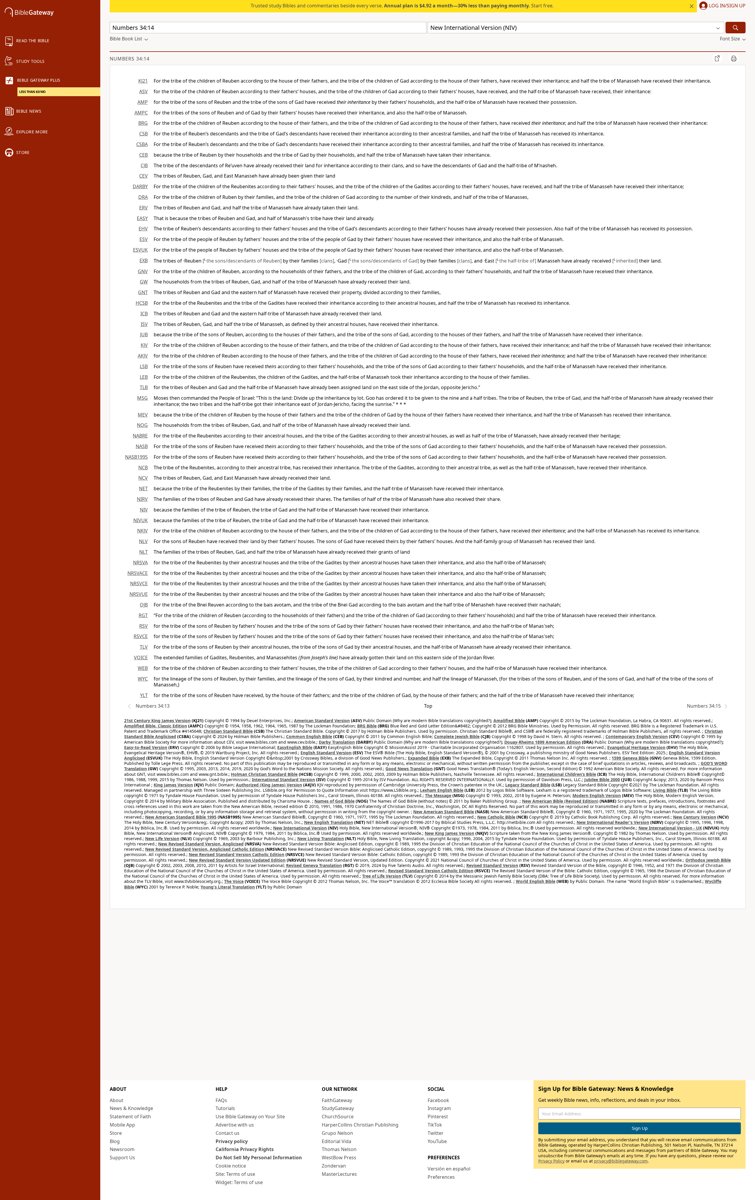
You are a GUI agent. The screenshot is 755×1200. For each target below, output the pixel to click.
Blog (115, 1141)
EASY (142, 218)
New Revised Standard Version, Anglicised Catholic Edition (204, 849)
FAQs (221, 1100)
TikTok (435, 1125)
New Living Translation (320, 838)
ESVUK (140, 250)
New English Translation (328, 822)
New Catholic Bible (496, 817)
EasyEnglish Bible (294, 747)
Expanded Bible (423, 758)
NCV (143, 478)
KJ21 (143, 81)
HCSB (142, 303)
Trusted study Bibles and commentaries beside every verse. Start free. (402, 5)
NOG (142, 425)
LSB (144, 366)
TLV (144, 647)
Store (116, 1133)
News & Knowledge (131, 1108)
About (116, 1100)
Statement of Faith (130, 1116)
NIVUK (140, 520)
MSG (142, 398)
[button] (721, 6)
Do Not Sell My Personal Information (259, 1157)
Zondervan (334, 1166)
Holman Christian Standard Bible (264, 774)
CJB (144, 165)
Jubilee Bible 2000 (602, 779)
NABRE (140, 435)
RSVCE (141, 636)
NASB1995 (136, 457)
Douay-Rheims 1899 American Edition (542, 742)
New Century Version (694, 817)
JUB (144, 334)
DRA (143, 197)
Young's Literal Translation (228, 887)
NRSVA (140, 562)
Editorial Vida (336, 1141)
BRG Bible (367, 726)
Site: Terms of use (235, 1174)
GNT (143, 292)
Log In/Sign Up (727, 6)
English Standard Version (326, 752)
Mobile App (122, 1125)
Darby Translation (337, 742)
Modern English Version (596, 795)
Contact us (227, 1133)
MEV (143, 415)
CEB (143, 155)
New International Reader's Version (613, 822)
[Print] (733, 58)
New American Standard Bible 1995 (180, 817)
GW (144, 281)
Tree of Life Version (381, 876)
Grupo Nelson (337, 1133)
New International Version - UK (670, 828)
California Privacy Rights (245, 1149)
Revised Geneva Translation (314, 865)
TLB (144, 387)
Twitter (436, 1133)
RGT (143, 615)
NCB (143, 467)
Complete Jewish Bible (457, 736)
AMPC (141, 112)
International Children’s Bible (566, 774)
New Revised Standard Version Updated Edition (237, 860)
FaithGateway (337, 1100)
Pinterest (438, 1116)
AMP (142, 102)
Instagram (439, 1108)
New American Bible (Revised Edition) (560, 801)
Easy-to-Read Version (145, 747)
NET (143, 488)
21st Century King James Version (157, 720)
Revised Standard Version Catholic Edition (430, 870)
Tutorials (225, 1108)
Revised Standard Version (492, 865)
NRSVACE (137, 573)
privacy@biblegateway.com (621, 1161)
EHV (143, 228)
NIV (144, 509)
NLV (143, 541)
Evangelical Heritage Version (636, 747)
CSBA (142, 144)
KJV (144, 345)
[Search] (736, 27)
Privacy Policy (551, 1161)
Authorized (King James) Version (269, 785)
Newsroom (122, 1149)
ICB (144, 313)
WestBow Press (339, 1157)
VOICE (141, 657)
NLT (143, 552)
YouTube (437, 1141)
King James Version (173, 785)
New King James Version (449, 833)
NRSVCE (139, 583)
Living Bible (665, 790)
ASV (143, 91)
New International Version (300, 828)
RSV (143, 626)
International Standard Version (283, 779)
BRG (143, 123)
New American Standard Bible (443, 811)
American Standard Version (322, 720)
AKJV (143, 356)
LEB (144, 377)
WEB (143, 668)
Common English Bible (309, 736)
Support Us (122, 1157)
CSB (143, 133)
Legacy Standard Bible (527, 785)
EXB (143, 260)
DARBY (140, 186)
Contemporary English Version (636, 736)
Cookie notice (231, 1166)
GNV (143, 271)
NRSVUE (138, 594)
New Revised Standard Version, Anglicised (201, 844)
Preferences (441, 1177)
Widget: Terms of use (239, 1182)
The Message (438, 795)
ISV (144, 324)
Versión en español (449, 1168)
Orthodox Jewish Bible (708, 860)
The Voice (234, 881)
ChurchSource (338, 1116)
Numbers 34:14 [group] (130, 58)
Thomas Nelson (339, 1149)
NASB (142, 446)
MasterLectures (339, 1174)
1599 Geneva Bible (630, 758)
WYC (143, 679)
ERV (143, 207)
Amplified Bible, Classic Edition (155, 726)
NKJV (142, 530)
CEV (143, 176)
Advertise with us (235, 1125)
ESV (143, 239)
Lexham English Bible (441, 790)
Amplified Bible (509, 720)
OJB (144, 604)
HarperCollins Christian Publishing (360, 1125)
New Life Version (162, 838)
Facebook (438, 1100)
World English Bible (535, 881)
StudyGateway (338, 1108)
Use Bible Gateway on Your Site (250, 1116)
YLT (144, 695)
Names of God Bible (334, 801)
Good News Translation (409, 768)
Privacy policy (232, 1141)
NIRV (142, 499)
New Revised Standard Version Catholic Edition (236, 854)
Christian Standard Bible (228, 731)
